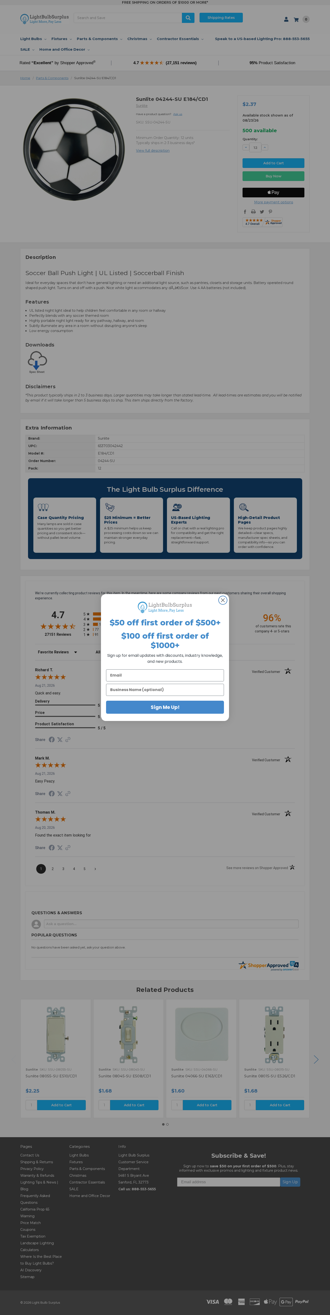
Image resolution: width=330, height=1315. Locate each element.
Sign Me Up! (165, 707)
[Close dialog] (223, 600)
